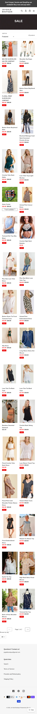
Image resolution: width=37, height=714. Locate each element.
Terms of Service (9, 669)
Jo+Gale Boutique (7, 11)
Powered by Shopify (25, 707)
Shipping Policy (8, 679)
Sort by (4, 33)
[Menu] (34, 11)
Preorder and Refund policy (12, 674)
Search (6, 664)
